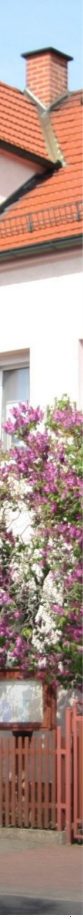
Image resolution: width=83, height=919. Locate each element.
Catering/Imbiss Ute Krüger (47, 916)
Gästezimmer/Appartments (32, 916)
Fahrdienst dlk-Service (19, 916)
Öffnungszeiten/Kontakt (60, 916)
